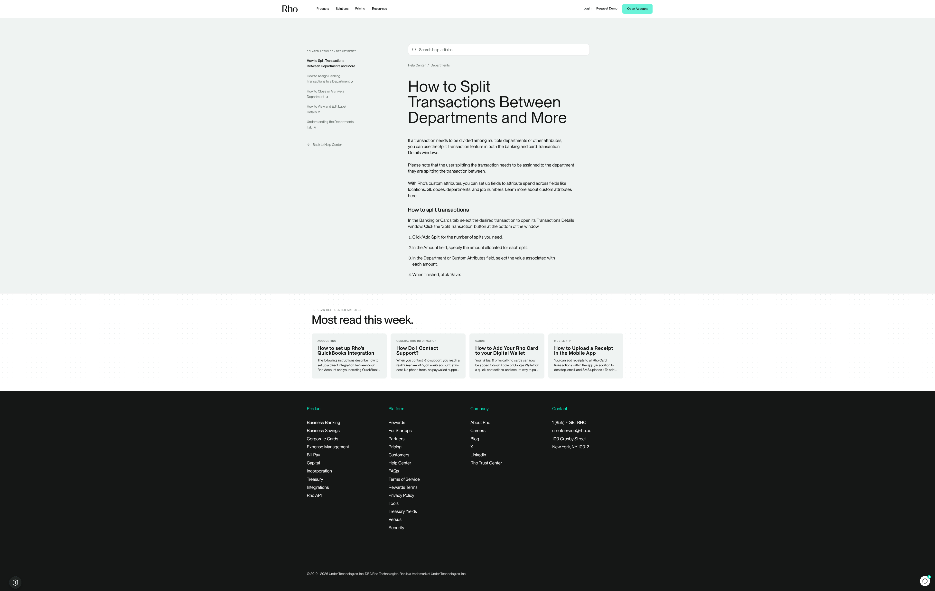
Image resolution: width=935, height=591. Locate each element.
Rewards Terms (403, 487)
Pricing (360, 8)
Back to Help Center (327, 145)
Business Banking (323, 422)
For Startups (400, 430)
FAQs (394, 471)
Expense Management (328, 447)
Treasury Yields (403, 511)
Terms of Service (404, 479)
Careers (478, 430)
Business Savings (323, 430)
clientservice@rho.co (571, 430)
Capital (313, 463)
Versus (395, 519)
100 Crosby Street (569, 439)
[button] (925, 581)
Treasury (315, 479)
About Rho (480, 422)
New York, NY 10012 (570, 447)
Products (323, 8)
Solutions (342, 8)
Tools (394, 503)
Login (587, 8)
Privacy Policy (401, 495)
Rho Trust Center (486, 463)
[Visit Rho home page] (290, 8)
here (412, 195)
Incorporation (319, 471)
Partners (396, 439)
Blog (474, 439)
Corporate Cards (322, 439)
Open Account (637, 9)
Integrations (318, 487)
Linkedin (478, 455)
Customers (399, 455)
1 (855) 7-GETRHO (569, 422)
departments (440, 65)
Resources (379, 8)
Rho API (314, 495)
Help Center (417, 65)
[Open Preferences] (15, 582)
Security (396, 527)
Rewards (397, 422)
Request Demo (606, 8)
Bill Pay (313, 455)
